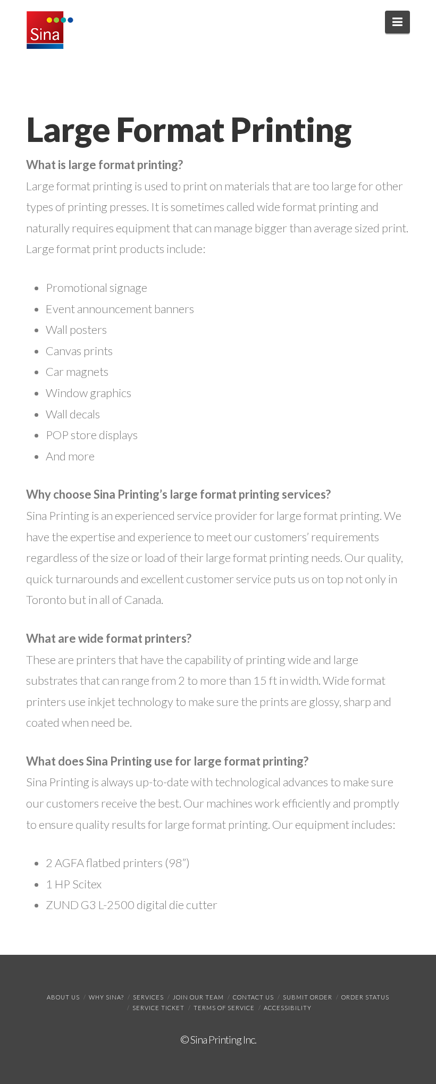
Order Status (365, 997)
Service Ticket (158, 1007)
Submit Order (307, 997)
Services (148, 997)
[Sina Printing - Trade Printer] (50, 30)
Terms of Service (224, 1007)
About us (63, 997)
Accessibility (288, 1007)
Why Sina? (106, 997)
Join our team (198, 997)
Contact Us (253, 997)
